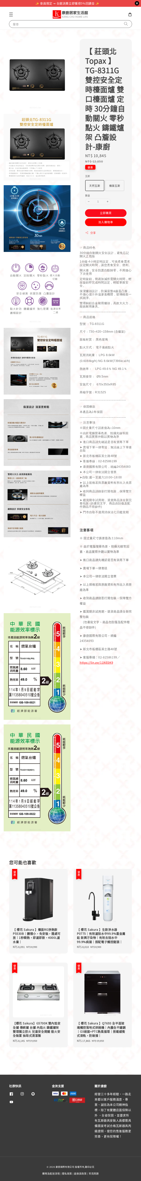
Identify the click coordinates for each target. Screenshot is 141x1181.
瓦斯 (87, 176)
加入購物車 (105, 222)
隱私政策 (67, 1173)
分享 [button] (93, 233)
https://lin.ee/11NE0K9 (96, 662)
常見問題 (94, 1173)
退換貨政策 (80, 1173)
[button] (11, 14)
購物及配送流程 (51, 1173)
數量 (87, 195)
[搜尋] (126, 24)
